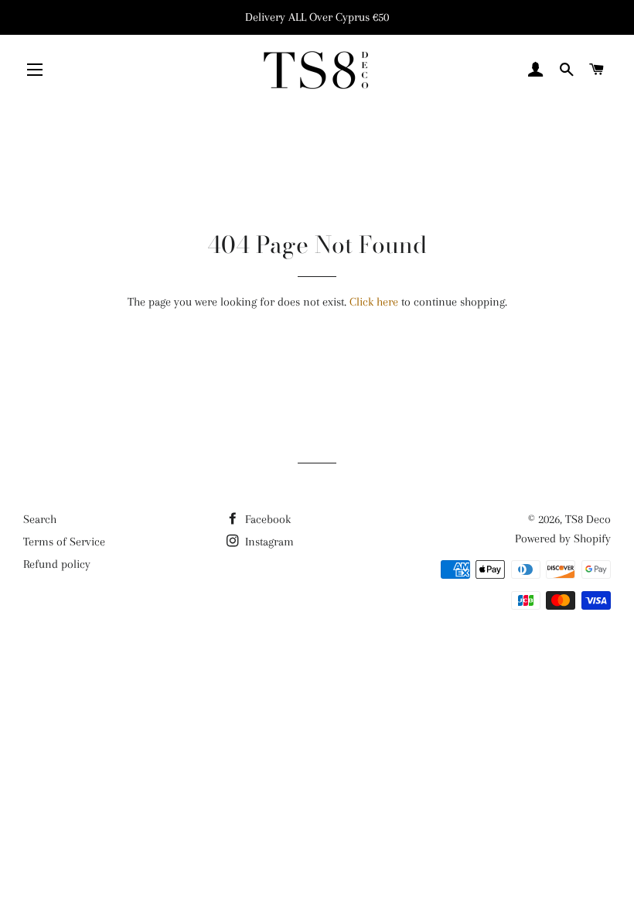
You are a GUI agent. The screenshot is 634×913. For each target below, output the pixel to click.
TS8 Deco (588, 519)
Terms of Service (64, 542)
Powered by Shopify (563, 538)
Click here (373, 302)
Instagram (268, 542)
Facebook (266, 519)
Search (39, 519)
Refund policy (56, 564)
